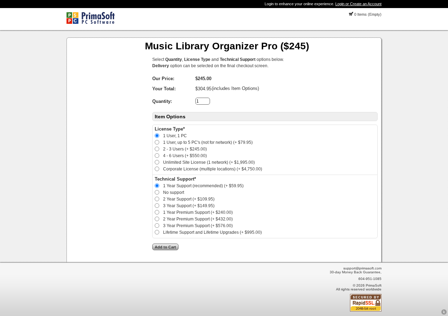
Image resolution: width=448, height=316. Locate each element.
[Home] (90, 22)
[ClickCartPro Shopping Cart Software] (444, 313)
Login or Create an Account (358, 4)
